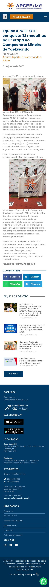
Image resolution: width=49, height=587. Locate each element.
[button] (5, 17)
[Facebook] (10, 545)
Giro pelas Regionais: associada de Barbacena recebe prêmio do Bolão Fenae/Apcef (30, 345)
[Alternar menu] (45, 16)
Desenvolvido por (22, 574)
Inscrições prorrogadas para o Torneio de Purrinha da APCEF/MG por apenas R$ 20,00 (32, 328)
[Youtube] (16, 545)
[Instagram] (5, 545)
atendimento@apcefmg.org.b (17, 498)
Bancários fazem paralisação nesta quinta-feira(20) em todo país (31, 360)
